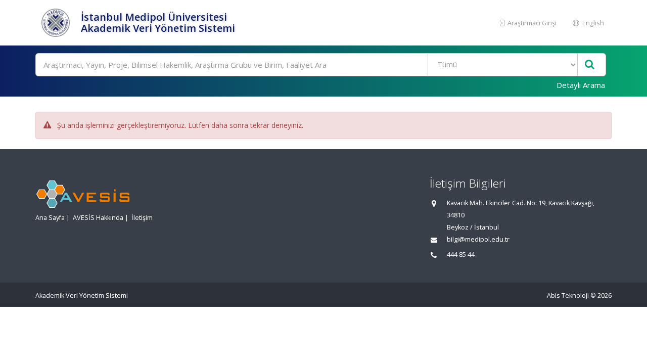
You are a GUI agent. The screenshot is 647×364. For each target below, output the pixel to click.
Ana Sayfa (50, 217)
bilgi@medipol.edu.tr (478, 239)
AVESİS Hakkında (98, 217)
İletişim (142, 217)
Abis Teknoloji (568, 295)
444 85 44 (461, 254)
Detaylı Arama (581, 85)
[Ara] (589, 65)
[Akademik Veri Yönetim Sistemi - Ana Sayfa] (56, 23)
